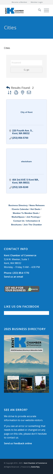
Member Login (37, 2)
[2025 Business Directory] (26, 364)
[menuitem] (19, 2)
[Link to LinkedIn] (47, 470)
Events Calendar (20, 209)
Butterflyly (35, 467)
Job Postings (33, 217)
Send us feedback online (18, 443)
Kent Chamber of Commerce (35, 463)
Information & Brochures (25, 223)
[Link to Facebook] (38, 470)
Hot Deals (35, 209)
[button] (8, 87)
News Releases (37, 205)
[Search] (38, 10)
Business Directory (18, 205)
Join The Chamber (32, 225)
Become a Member (19, 2)
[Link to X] (42, 470)
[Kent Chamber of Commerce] (22, 10)
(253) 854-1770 (16, 272)
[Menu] (45, 10)
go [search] (27, 70)
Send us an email (13, 276)
